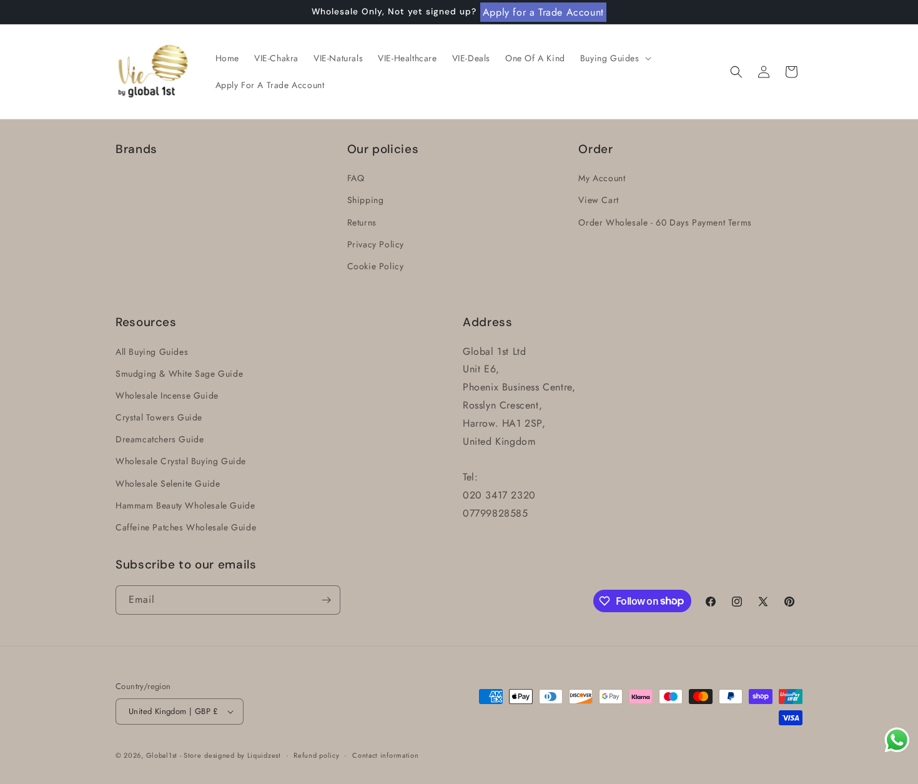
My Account (601, 178)
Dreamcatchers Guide (160, 439)
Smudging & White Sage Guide (179, 373)
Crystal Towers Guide (159, 417)
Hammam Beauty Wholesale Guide (185, 505)
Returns (362, 222)
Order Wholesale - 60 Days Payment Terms (664, 222)
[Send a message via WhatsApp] (897, 740)
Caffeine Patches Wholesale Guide (186, 527)
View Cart (598, 200)
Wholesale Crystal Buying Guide (181, 461)
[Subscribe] (326, 600)
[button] (614, 58)
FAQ (356, 178)
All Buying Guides (152, 351)
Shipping (365, 200)
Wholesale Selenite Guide (168, 483)
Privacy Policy (375, 244)
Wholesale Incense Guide (167, 395)
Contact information (385, 755)
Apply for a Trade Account (543, 12)
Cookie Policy (375, 266)
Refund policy (316, 755)
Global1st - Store (174, 755)
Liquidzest (264, 755)
